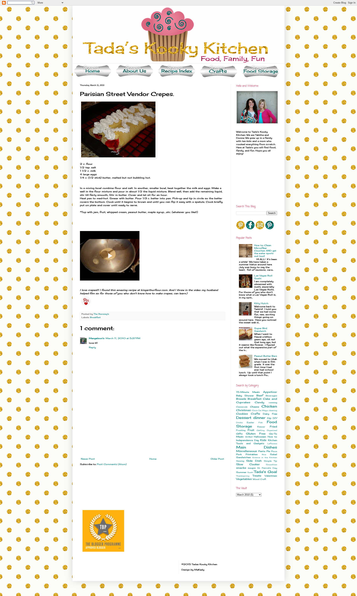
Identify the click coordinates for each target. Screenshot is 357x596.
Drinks (239, 423)
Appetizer (270, 391)
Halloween (260, 436)
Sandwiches (243, 457)
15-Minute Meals (248, 392)
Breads (241, 398)
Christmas (243, 410)
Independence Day (247, 440)
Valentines (271, 475)
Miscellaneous (246, 451)
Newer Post (88, 458)
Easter (250, 422)
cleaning (273, 410)
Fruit (251, 430)
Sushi (250, 472)
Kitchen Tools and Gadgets (256, 442)
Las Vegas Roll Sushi (263, 277)
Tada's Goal (265, 472)
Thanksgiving (242, 476)
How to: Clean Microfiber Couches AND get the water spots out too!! (265, 250)
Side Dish (253, 460)
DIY (275, 418)
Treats (257, 475)
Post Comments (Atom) (112, 464)
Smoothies (271, 465)
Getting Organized (267, 430)
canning (273, 402)
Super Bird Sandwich (260, 329)
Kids (263, 440)
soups (252, 468)
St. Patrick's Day (267, 468)
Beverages (271, 395)
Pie (268, 451)
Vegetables (244, 478)
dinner (259, 417)
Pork (239, 454)
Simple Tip (270, 461)
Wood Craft (259, 479)
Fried (273, 426)
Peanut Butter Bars (265, 356)
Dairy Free (270, 413)
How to (272, 436)
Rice (264, 455)
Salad (273, 454)
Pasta (261, 451)
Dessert (243, 417)
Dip (269, 418)
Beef (259, 395)
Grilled (249, 436)
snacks (241, 467)
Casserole (241, 407)
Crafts (255, 413)
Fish (260, 423)
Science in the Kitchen (264, 457)
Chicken (269, 406)
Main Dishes (256, 447)
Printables (252, 454)
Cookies (242, 413)
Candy (259, 402)
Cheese (254, 406)
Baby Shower (245, 395)
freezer (261, 426)
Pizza (274, 451)
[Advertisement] (152, 429)
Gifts (239, 433)
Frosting (240, 430)
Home (152, 458)
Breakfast (95, 317)
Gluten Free (256, 433)
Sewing (240, 461)
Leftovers (272, 444)
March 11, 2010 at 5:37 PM (123, 338)
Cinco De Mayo (260, 410)
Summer (241, 472)
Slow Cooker (248, 464)
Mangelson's (96, 338)
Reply (92, 347)
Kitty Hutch (261, 303)
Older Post (217, 458)
